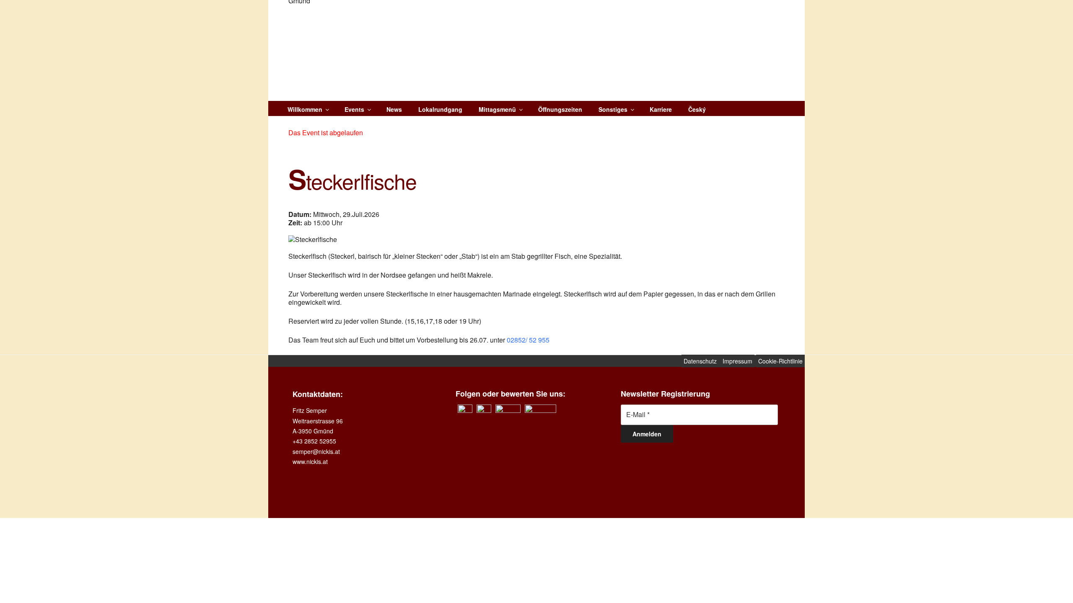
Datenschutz (701, 361)
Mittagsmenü (497, 109)
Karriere (661, 109)
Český (697, 109)
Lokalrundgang (440, 109)
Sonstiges (613, 109)
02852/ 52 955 (528, 340)
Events (354, 109)
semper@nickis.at (316, 451)
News (394, 109)
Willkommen (305, 109)
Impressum (737, 361)
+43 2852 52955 (314, 441)
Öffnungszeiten (560, 109)
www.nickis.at (310, 461)
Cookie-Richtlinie (780, 361)
